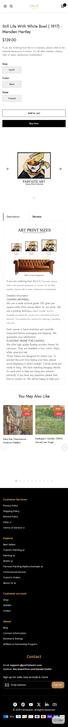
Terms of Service (12, 527)
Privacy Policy (10, 505)
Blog (5, 627)
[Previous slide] (3, 447)
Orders (7, 610)
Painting (7, 555)
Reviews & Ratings (13, 638)
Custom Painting (12, 550)
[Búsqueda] (11, 6)
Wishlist (7, 605)
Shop (6, 599)
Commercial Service (14, 572)
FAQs (6, 522)
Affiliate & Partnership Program (20, 644)
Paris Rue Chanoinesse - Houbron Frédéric (15, 440)
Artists (6, 561)
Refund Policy (10, 516)
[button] (30, 198)
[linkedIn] (46, 704)
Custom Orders (11, 577)
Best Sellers (9, 544)
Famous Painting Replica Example (21, 566)
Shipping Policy (11, 511)
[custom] (15, 704)
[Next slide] (64, 447)
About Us (8, 583)
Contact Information (14, 633)
